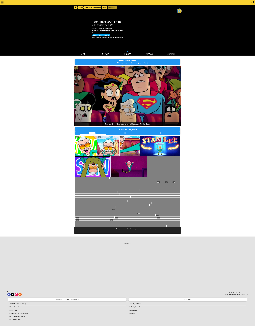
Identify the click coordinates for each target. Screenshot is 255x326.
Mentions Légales (241, 293)
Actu (83, 54)
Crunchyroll (13, 310)
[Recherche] (253, 2)
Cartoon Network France (17, 316)
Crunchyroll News (135, 304)
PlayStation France (15, 320)
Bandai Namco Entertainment (18, 313)
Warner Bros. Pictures (101, 35)
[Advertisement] (127, 264)
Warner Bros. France (15, 307)
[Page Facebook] (9, 294)
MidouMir (132, 313)
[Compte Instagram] (16, 294)
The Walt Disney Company (17, 304)
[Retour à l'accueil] (126, 2)
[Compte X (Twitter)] (12, 294)
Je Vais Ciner (133, 310)
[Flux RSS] (20, 294)
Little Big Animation (135, 307)
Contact (231, 293)
